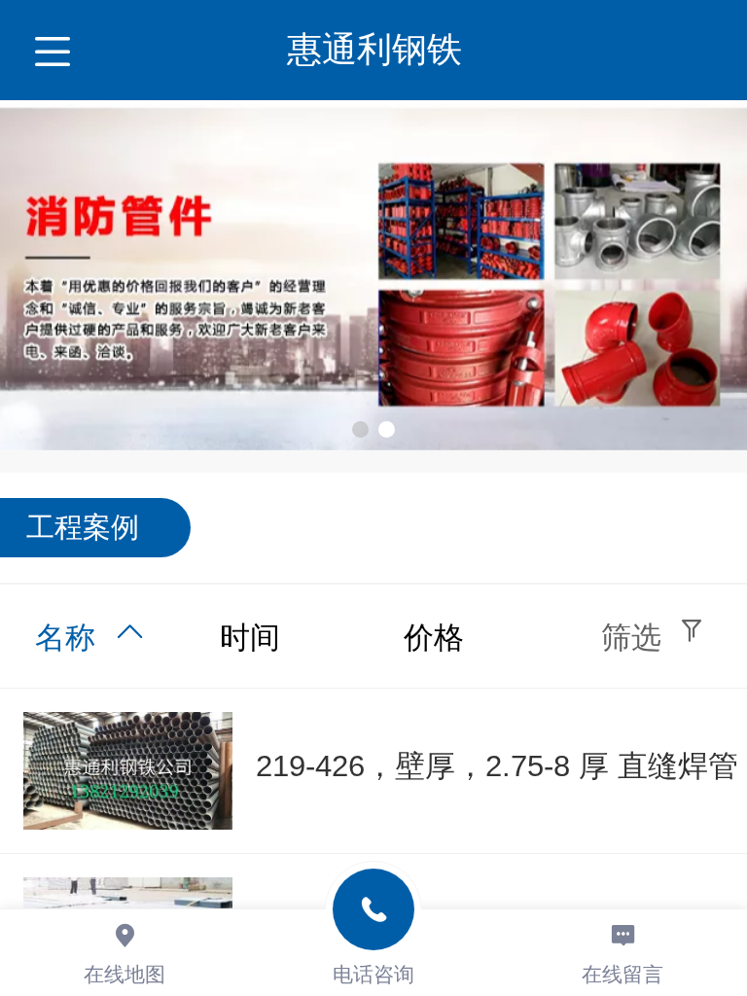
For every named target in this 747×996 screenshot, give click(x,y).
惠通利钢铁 (374, 49)
